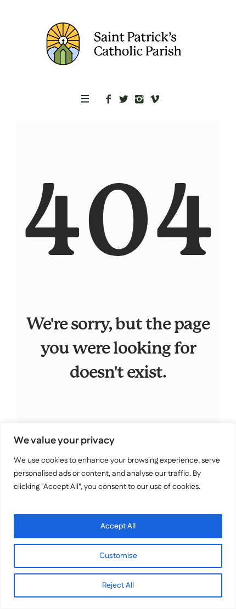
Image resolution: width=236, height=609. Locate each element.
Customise (118, 555)
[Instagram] (139, 99)
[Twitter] (124, 99)
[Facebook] (108, 99)
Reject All (118, 585)
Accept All (118, 526)
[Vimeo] (154, 99)
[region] (118, 516)
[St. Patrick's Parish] (118, 43)
